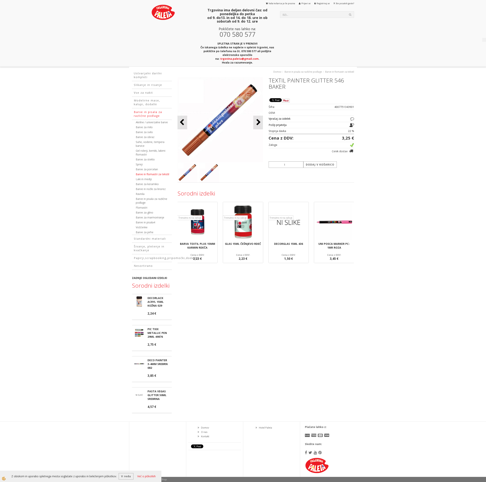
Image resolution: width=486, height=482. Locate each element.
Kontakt (205, 436)
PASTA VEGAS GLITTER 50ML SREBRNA (157, 395)
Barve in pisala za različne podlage (151, 200)
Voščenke (142, 227)
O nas (204, 432)
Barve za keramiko (147, 184)
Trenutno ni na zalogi (189, 217)
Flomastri (141, 207)
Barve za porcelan (147, 169)
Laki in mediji (144, 179)
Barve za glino (144, 212)
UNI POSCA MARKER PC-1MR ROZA (334, 245)
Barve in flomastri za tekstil (152, 174)
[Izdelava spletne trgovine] (163, 479)
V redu (126, 476)
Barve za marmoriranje (150, 217)
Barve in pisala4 (145, 222)
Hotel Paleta (265, 427)
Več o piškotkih (146, 476)
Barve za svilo (144, 132)
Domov (277, 71)
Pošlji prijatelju (278, 125)
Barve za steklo (145, 159)
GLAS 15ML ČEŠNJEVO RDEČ (243, 244)
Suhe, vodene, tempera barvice (150, 144)
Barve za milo (144, 127)
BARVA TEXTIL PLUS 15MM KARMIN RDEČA (197, 245)
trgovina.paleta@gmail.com (239, 58)
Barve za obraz (145, 137)
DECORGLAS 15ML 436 (288, 244)
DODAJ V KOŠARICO (320, 164)
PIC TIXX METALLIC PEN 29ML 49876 (157, 332)
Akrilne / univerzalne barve (152, 122)
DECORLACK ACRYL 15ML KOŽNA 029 (156, 301)
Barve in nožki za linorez (151, 189)
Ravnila (140, 194)
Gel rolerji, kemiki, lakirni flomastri (150, 152)
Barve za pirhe (144, 232)
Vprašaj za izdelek (279, 118)
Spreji (139, 164)
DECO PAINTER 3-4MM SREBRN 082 (158, 364)
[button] (258, 122)
